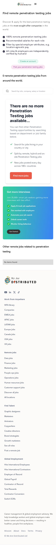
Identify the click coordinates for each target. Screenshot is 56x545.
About (16, 531)
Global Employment (13, 459)
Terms (30, 531)
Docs (23, 531)
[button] (35, 4)
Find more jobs (21, 175)
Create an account (28, 61)
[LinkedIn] (10, 292)
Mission (7, 531)
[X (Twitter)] (14, 292)
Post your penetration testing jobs (28, 67)
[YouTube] (5, 292)
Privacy (38, 531)
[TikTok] (18, 292)
